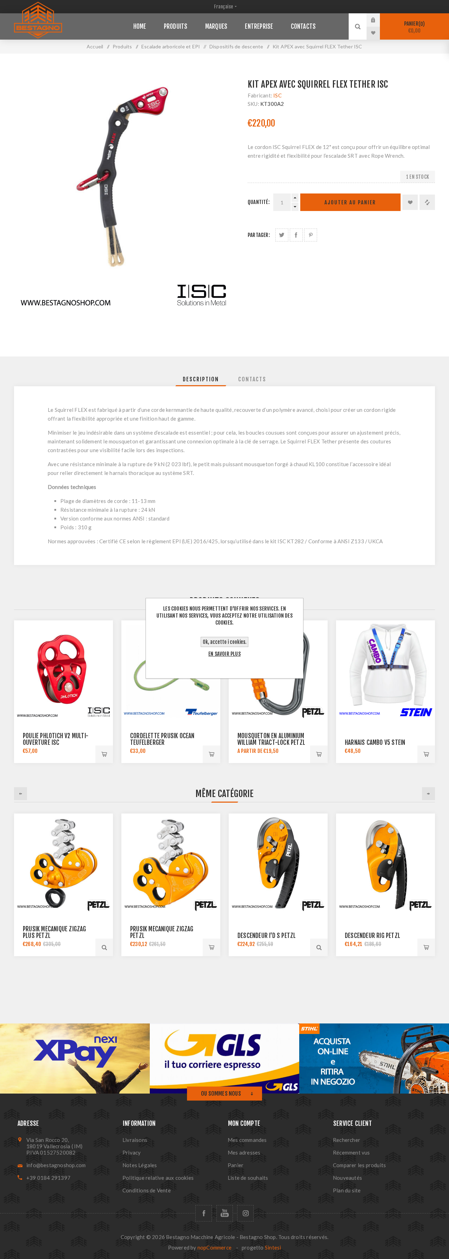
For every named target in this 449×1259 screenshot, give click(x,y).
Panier (413, 27)
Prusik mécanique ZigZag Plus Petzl (54, 932)
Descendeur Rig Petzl (372, 935)
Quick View (104, 947)
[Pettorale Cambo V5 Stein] (385, 669)
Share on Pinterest (310, 235)
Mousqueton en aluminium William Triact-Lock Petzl (271, 739)
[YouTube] (224, 1213)
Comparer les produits (359, 1165)
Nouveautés (347, 1178)
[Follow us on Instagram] (245, 1213)
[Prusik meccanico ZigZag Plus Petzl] (63, 863)
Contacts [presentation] (252, 379)
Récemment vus (351, 1152)
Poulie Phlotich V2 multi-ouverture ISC (55, 739)
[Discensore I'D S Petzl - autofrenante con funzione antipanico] (278, 863)
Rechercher (346, 1140)
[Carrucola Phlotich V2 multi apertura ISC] (63, 669)
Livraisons (134, 1140)
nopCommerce (214, 1247)
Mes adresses (244, 1152)
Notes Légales (139, 1165)
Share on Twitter (281, 235)
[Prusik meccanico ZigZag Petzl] (170, 863)
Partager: (259, 235)
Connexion (378, 20)
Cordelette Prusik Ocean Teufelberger (162, 739)
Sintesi (273, 1247)
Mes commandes (247, 1140)
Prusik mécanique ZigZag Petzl (162, 932)
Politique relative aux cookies (158, 1178)
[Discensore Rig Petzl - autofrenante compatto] (385, 863)
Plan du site (347, 1190)
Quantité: (259, 202)
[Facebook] (203, 1213)
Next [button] (428, 793)
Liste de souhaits (248, 1178)
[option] (63, 884)
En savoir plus (224, 654)
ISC (277, 95)
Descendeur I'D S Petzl (266, 935)
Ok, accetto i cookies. (224, 642)
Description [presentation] (201, 379)
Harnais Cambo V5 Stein (375, 742)
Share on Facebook (296, 235)
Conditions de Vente (146, 1190)
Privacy (131, 1152)
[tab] (201, 379)
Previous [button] (20, 793)
